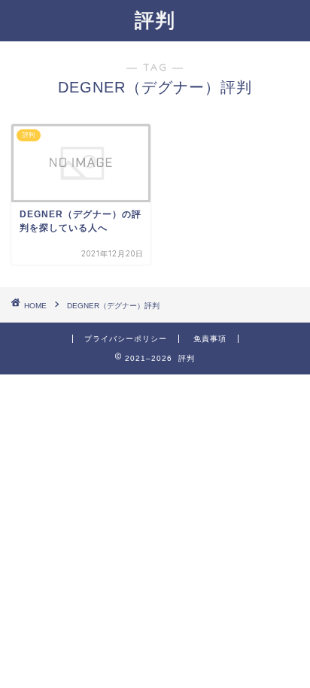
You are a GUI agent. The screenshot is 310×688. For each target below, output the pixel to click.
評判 (155, 20)
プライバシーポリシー (125, 339)
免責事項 (209, 339)
